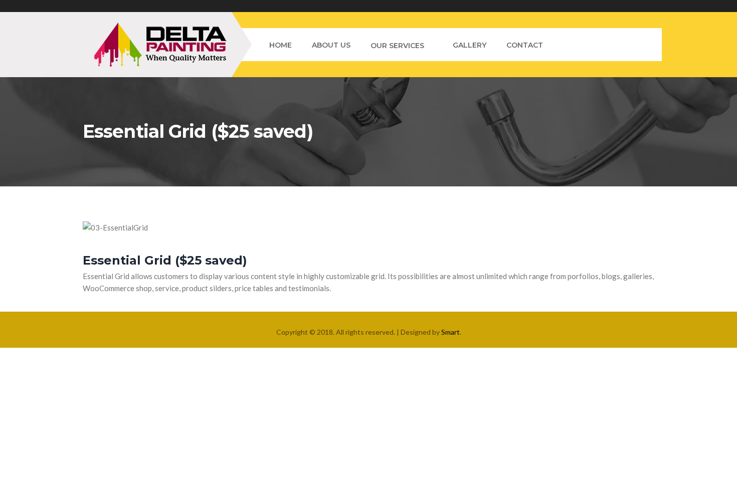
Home (280, 45)
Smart (450, 332)
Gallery (469, 45)
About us (331, 45)
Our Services (397, 45)
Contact (524, 45)
